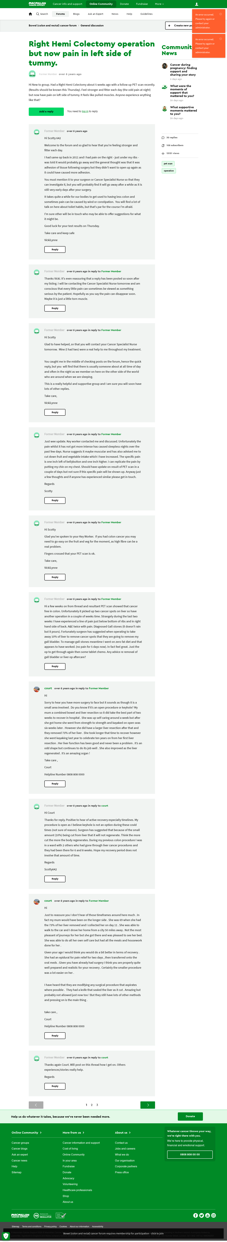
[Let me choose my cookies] (6, 1236)
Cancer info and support (67, 4)
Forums (60, 14)
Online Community (101, 4)
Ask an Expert (95, 14)
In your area (70, 1160)
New (181, 26)
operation (169, 171)
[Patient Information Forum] (61, 1215)
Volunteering (70, 1184)
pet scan (168, 164)
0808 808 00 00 (190, 1154)
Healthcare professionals (77, 1190)
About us (68, 1202)
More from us (72, 1132)
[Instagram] (213, 1215)
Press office (122, 1172)
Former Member (111, 271)
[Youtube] (207, 1215)
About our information (79, 1227)
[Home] (37, 4)
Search (44, 14)
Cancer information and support (81, 1143)
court (48, 688)
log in (85, 111)
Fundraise (142, 4)
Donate (124, 4)
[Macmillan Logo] (20, 1215)
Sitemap (16, 1172)
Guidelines (146, 14)
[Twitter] (201, 1215)
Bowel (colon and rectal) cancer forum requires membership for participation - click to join (113, 1233)
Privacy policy (50, 1227)
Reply (55, 249)
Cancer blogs (19, 1149)
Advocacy (68, 1178)
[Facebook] (195, 1215)
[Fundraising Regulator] (42, 1215)
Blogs (76, 14)
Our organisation (125, 1160)
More (158, 4)
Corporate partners (126, 1166)
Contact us (121, 1143)
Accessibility (97, 1227)
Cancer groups (20, 1143)
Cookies (63, 1227)
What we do (122, 1155)
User (196, 4)
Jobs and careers (125, 1149)
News (115, 14)
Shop (66, 1196)
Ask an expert (20, 1155)
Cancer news (19, 1160)
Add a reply (46, 111)
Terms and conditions (31, 1227)
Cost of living (70, 1149)
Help (129, 14)
